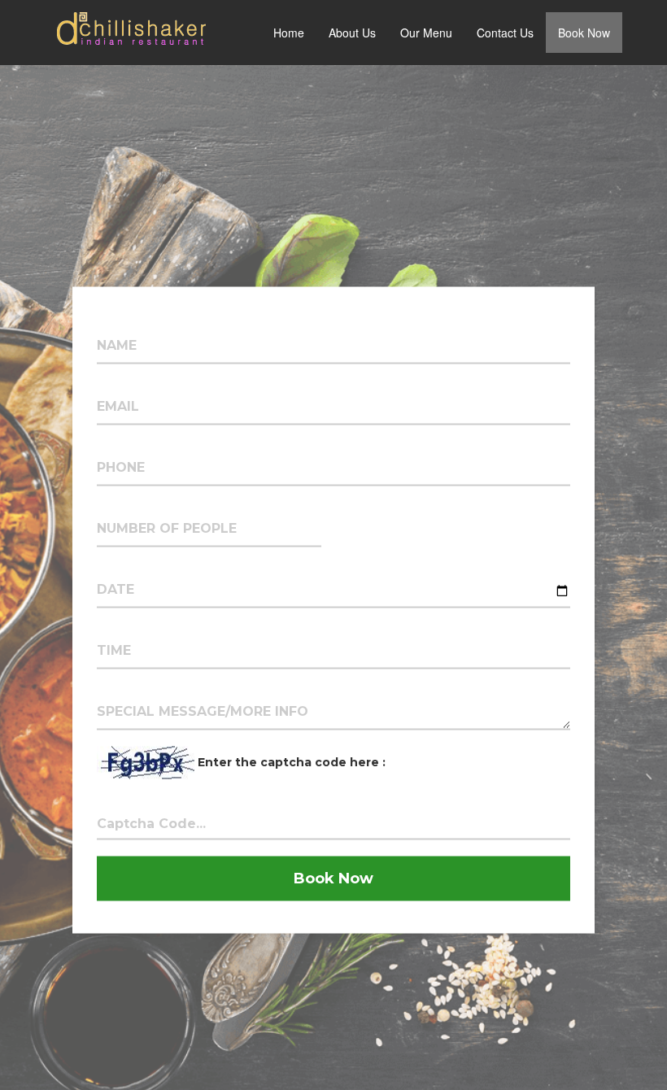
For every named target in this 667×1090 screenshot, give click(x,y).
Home (288, 32)
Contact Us (505, 32)
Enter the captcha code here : (292, 761)
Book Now (584, 32)
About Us (352, 32)
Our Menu (426, 32)
